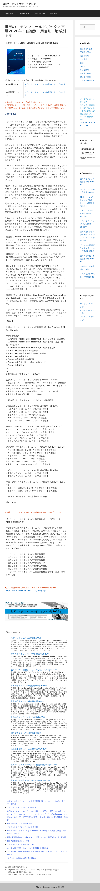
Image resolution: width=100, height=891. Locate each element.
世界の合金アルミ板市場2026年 (20, 823)
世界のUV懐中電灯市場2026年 (19, 872)
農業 (82, 63)
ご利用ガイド (23, 13)
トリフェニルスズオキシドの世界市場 (21, 807)
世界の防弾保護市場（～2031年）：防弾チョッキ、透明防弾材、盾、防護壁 (36, 837)
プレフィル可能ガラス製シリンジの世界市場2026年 (87, 248)
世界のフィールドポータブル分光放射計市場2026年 (34, 765)
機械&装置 (16, 867)
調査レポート (25, 867)
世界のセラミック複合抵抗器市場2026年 (29, 685)
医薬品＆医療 (85, 52)
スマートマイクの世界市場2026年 (20, 844)
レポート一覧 (7, 13)
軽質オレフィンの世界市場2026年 (26, 638)
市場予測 (48, 870)
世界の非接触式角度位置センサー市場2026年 (31, 780)
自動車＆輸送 (85, 73)
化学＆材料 (84, 56)
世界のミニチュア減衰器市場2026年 (87, 182)
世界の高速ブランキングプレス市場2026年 (30, 654)
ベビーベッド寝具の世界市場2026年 (21, 858)
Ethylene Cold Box (15, 870)
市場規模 (55, 870)
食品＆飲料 (84, 70)
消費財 (82, 66)
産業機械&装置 (86, 49)
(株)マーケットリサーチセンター (20, 3)
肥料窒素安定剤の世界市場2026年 (26, 733)
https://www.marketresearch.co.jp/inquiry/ (25, 590)
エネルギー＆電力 (87, 80)
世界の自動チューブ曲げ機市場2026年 (28, 701)
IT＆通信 (83, 59)
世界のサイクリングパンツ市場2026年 (87, 224)
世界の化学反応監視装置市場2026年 (87, 259)
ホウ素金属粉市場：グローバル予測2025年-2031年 (27, 848)
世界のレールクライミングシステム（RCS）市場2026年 (29, 875)
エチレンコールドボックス (34, 870)
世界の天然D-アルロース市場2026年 (87, 277)
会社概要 (53, 13)
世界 (9, 867)
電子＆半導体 (85, 77)
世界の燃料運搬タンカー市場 (18, 841)
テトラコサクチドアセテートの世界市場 (22, 827)
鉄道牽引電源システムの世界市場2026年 (29, 749)
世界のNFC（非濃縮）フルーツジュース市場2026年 (34, 670)
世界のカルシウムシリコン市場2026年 (28, 717)
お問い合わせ (39, 13)
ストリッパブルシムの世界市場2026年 (87, 213)
